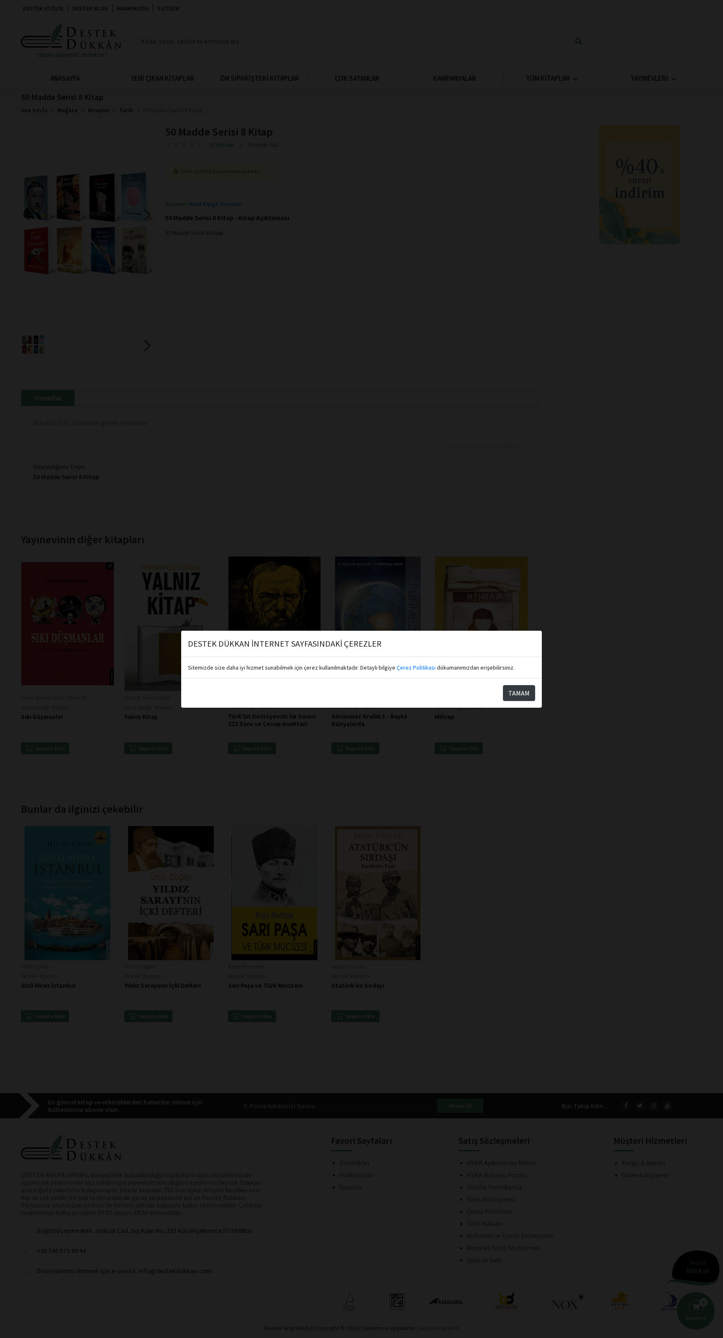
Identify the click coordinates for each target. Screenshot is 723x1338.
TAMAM (519, 693)
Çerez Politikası (416, 667)
